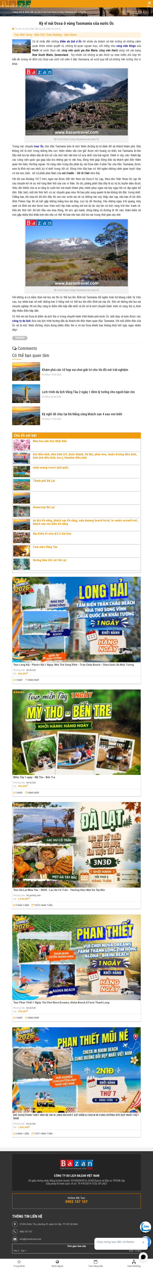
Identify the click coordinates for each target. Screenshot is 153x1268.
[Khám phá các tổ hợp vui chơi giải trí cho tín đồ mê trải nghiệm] (26, 371)
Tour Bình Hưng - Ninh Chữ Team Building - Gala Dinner (45, 35)
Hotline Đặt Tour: (76, 1197)
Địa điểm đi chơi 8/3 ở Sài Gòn (52, 533)
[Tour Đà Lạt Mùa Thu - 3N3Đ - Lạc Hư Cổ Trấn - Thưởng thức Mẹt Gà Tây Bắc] (76, 845)
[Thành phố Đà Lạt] (21, 484)
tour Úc (38, 146)
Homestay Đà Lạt (44, 507)
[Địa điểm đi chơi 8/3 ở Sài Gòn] (21, 537)
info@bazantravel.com (30, 1239)
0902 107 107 (26, 1231)
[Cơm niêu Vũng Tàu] (21, 550)
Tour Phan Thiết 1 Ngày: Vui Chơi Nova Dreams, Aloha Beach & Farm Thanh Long (61, 1002)
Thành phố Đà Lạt (44, 481)
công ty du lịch (21, 321)
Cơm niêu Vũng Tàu (45, 547)
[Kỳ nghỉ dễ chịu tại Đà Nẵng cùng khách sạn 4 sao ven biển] (26, 416)
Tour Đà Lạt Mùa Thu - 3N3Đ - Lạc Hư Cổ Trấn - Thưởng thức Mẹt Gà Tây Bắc (59, 890)
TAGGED (20, 337)
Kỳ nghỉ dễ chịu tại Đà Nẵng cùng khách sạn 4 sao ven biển (82, 414)
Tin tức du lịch (22, 29)
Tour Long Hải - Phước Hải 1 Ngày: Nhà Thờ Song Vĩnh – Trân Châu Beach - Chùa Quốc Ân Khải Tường (73, 664)
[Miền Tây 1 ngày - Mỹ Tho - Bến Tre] (76, 732)
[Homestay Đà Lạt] (21, 511)
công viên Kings (126, 46)
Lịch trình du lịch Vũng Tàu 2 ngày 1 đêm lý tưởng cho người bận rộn (88, 392)
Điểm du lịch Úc (53, 29)
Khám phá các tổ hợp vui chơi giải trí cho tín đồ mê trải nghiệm (85, 370)
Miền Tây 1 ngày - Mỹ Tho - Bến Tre (34, 777)
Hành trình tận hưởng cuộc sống (15, 6)
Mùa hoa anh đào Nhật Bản (50, 441)
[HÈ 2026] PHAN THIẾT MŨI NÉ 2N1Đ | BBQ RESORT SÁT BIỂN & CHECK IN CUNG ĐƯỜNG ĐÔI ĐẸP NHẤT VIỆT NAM (76, 1116)
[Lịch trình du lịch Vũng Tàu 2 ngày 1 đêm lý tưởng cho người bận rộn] (26, 393)
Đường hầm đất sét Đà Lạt (49, 560)
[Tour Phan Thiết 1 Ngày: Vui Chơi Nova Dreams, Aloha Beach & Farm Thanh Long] (76, 957)
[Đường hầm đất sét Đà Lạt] (21, 564)
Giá (14, 673)
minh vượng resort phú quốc (50, 467)
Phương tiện (19, 670)
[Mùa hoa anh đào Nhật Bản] (21, 445)
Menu (149, 6)
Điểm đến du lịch (37, 29)
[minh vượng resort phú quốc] (21, 471)
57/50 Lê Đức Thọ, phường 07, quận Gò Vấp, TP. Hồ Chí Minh (49, 1224)
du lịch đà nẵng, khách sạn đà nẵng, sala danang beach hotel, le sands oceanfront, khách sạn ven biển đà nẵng (85, 522)
